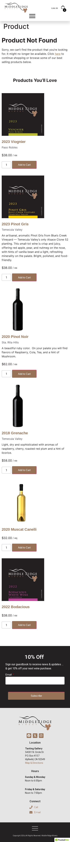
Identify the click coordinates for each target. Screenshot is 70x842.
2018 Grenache (15, 433)
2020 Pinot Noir (15, 337)
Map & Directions (34, 762)
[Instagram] (41, 735)
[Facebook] (29, 735)
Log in (54, 8)
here (57, 53)
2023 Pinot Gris (15, 224)
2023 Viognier (14, 142)
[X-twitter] (35, 735)
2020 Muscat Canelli (19, 529)
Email (8, 674)
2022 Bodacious (16, 607)
